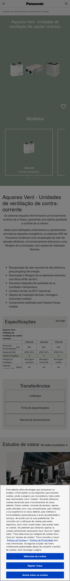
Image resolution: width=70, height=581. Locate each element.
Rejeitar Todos (35, 565)
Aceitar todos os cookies (35, 574)
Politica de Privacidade (41, 540)
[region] (35, 533)
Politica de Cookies (17, 540)
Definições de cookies (35, 556)
